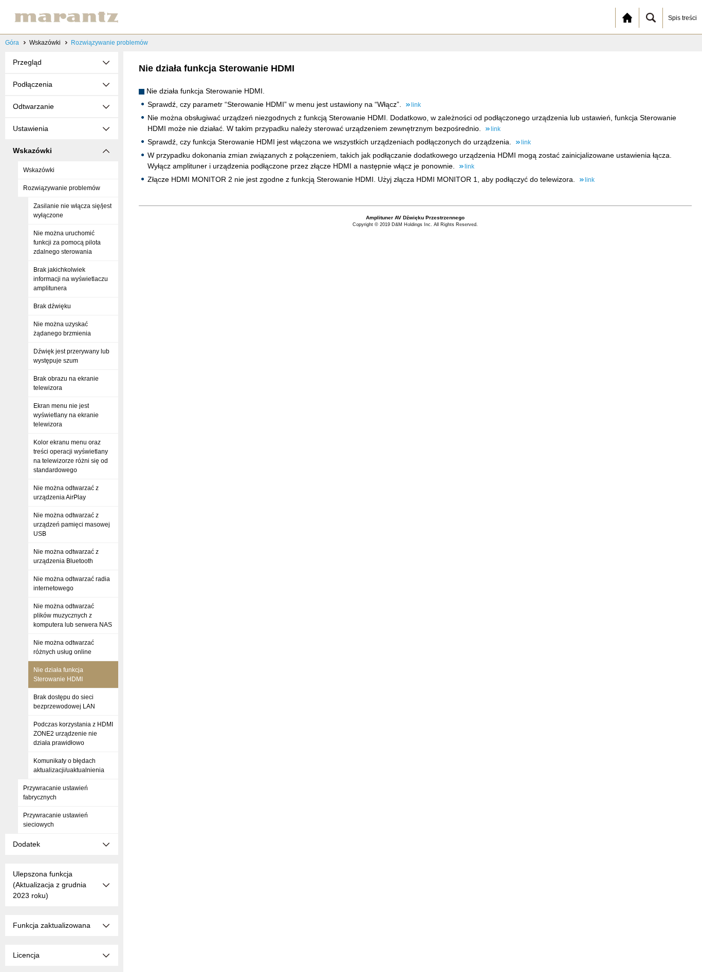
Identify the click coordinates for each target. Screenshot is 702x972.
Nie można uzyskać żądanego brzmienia (62, 329)
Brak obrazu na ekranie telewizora (66, 383)
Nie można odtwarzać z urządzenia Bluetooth (66, 556)
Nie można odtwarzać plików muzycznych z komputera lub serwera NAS (72, 615)
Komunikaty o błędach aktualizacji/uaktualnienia (68, 765)
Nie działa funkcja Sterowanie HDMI (58, 674)
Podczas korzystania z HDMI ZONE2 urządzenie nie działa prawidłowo (73, 733)
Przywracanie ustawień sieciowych (55, 820)
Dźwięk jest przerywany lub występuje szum (71, 356)
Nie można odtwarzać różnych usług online (63, 647)
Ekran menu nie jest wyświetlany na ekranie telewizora (66, 415)
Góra (12, 42)
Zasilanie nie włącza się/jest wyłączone (72, 210)
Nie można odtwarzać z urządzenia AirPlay (66, 492)
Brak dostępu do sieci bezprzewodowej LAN (64, 702)
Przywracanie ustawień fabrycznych (55, 792)
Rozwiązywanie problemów (109, 42)
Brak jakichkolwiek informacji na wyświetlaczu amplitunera (70, 279)
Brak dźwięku (52, 306)
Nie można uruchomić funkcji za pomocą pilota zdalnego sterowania (67, 242)
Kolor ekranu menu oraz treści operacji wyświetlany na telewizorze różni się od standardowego (70, 456)
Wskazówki (38, 170)
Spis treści (682, 18)
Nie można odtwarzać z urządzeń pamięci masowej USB (71, 524)
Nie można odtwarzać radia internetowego (71, 583)
